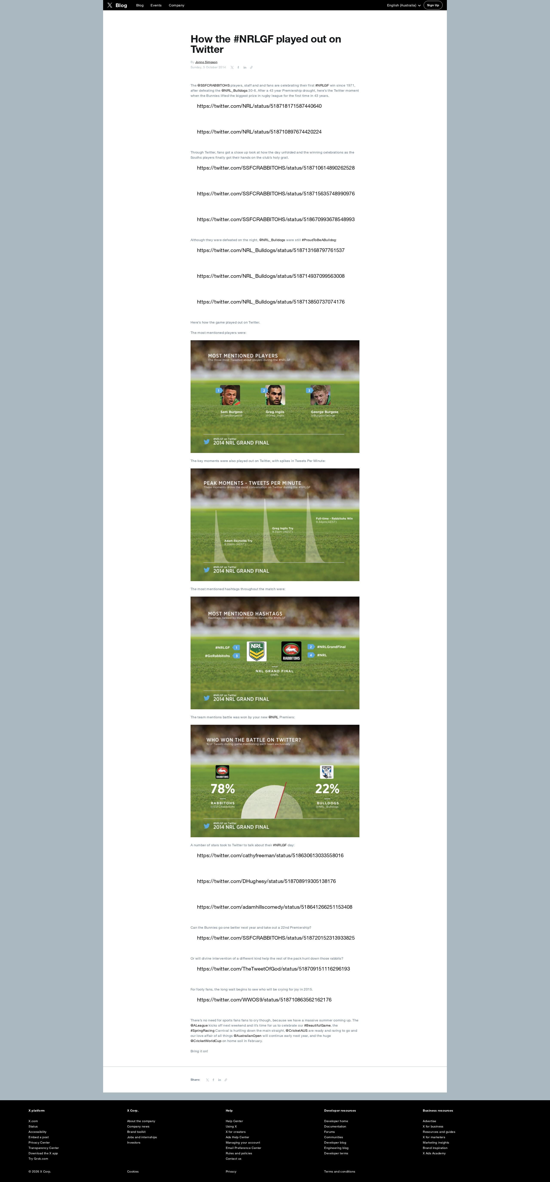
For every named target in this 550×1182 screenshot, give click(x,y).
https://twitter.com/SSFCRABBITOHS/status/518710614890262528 (276, 167)
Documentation (335, 1126)
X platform (37, 1110)
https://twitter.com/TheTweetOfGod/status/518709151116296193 (273, 968)
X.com (33, 1121)
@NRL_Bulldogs (235, 90)
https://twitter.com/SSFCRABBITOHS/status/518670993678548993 (276, 219)
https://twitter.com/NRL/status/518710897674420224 (259, 131)
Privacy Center (39, 1142)
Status (33, 1126)
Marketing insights (436, 1142)
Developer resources (340, 1110)
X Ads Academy (434, 1153)
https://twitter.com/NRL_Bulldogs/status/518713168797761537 (271, 250)
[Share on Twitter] (232, 67)
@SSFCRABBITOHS (213, 85)
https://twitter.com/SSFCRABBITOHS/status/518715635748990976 (276, 193)
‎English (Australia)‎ (402, 5)
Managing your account (243, 1142)
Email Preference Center (243, 1148)
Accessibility (37, 1132)
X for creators (236, 1132)
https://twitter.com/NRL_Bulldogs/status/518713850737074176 (271, 301)
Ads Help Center (237, 1137)
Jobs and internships (142, 1137)
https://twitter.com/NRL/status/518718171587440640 (259, 106)
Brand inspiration (435, 1148)
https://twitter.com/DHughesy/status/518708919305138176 (266, 881)
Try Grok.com (38, 1159)
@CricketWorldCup (206, 1041)
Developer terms (336, 1153)
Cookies (133, 1171)
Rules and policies (239, 1153)
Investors (134, 1142)
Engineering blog (336, 1148)
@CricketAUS (296, 1030)
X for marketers (434, 1137)
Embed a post (39, 1137)
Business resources (438, 1110)
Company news (138, 1126)
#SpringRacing (202, 1030)
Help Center (234, 1121)
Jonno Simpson (206, 62)
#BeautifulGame (317, 1025)
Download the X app (43, 1153)
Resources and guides (439, 1132)
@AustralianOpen (248, 1035)
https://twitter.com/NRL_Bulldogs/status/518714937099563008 (271, 276)
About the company (141, 1121)
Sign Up (433, 5)
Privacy (231, 1171)
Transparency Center (44, 1148)
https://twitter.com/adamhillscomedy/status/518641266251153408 (275, 907)
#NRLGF (322, 85)
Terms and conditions (339, 1171)
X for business (433, 1126)
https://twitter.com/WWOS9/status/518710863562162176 (264, 999)
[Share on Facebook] (237, 67)
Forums (329, 1132)
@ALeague (199, 1025)
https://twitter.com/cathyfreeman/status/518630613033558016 (270, 855)
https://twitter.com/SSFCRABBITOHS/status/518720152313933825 (276, 937)
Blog (140, 5)
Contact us (233, 1159)
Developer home (336, 1121)
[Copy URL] (250, 67)
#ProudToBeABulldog (319, 240)
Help (229, 1110)
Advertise (429, 1121)
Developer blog (335, 1142)
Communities (333, 1137)
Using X (231, 1126)
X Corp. (133, 1110)
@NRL (274, 717)
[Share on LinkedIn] (244, 67)
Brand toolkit (136, 1132)
